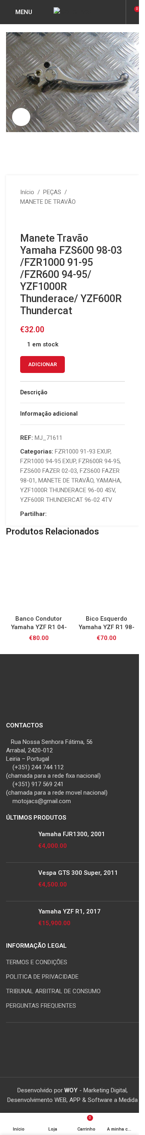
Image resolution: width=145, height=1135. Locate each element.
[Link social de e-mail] (61, 514)
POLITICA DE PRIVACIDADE (42, 976)
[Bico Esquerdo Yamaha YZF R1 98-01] (106, 578)
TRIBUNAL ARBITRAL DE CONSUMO (53, 991)
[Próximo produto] (44, 219)
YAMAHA (108, 480)
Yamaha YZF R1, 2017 (69, 911)
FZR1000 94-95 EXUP (48, 461)
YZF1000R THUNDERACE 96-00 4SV (67, 490)
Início (27, 192)
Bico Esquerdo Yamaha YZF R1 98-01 (107, 627)
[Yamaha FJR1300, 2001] (19, 843)
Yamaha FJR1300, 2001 (71, 834)
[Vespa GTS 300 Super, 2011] (19, 882)
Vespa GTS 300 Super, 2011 (78, 872)
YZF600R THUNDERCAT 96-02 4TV (66, 499)
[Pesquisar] (118, 12)
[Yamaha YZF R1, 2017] (19, 920)
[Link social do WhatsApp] (80, 514)
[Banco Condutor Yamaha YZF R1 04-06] (38, 578)
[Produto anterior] (25, 219)
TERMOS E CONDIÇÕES (36, 962)
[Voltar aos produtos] (34, 219)
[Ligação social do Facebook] (51, 514)
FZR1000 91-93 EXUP (82, 451)
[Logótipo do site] (72, 11)
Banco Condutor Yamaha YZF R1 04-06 (39, 627)
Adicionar (42, 364)
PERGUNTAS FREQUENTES (41, 1005)
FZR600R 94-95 (99, 461)
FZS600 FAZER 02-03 (48, 470)
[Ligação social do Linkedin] (71, 514)
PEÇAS (52, 192)
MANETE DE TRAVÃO (48, 201)
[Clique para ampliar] (21, 117)
